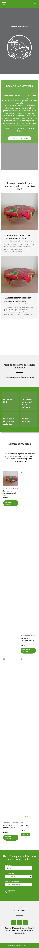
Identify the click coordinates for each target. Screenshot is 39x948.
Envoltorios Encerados (14, 241)
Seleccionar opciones (9, 503)
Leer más (25, 834)
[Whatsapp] (13, 922)
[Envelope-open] (25, 922)
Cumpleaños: (9, 873)
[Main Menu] (34, 4)
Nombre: (8, 865)
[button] (19, 138)
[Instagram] (19, 922)
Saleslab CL (19, 945)
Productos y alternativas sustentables (9, 421)
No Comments (29, 241)
